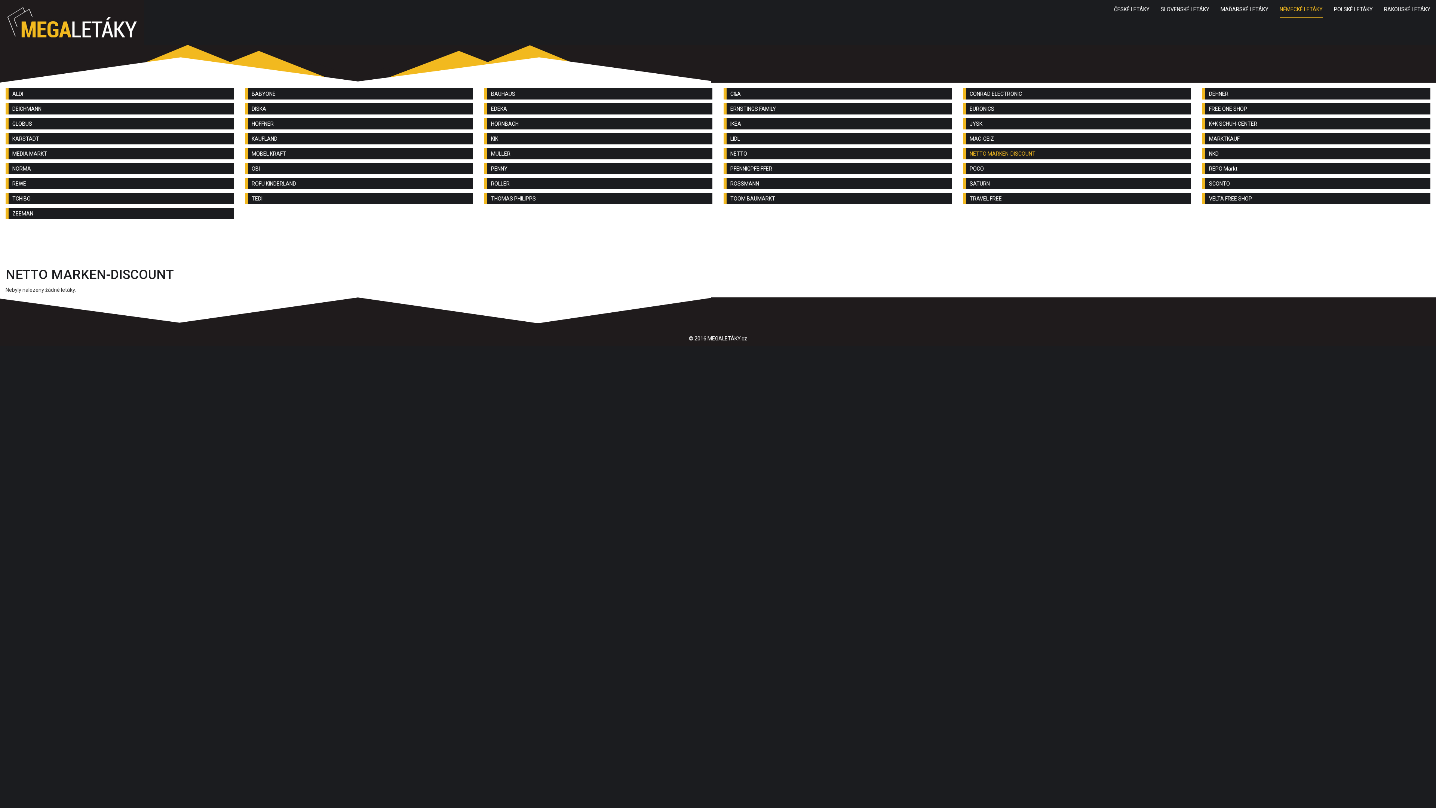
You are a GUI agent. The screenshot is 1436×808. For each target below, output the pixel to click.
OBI (256, 169)
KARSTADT (25, 139)
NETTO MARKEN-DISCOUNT (1002, 154)
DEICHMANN (27, 109)
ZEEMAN (22, 214)
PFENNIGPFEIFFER (751, 169)
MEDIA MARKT (29, 154)
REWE (19, 184)
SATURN (980, 184)
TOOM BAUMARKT (752, 199)
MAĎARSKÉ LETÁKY (1244, 9)
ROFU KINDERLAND (274, 184)
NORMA (21, 169)
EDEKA (499, 109)
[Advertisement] (718, 245)
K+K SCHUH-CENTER (1233, 124)
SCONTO (1219, 184)
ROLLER (500, 184)
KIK (494, 139)
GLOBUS (22, 124)
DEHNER (1218, 94)
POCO (977, 169)
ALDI (17, 94)
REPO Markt (1223, 169)
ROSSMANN (744, 184)
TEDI (257, 199)
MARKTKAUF (1224, 139)
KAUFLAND (264, 139)
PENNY (499, 169)
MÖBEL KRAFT (269, 154)
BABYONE (264, 94)
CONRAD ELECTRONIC (996, 94)
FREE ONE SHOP (1228, 109)
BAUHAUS (503, 94)
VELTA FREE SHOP (1230, 199)
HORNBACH (505, 124)
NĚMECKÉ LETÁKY (1301, 9)
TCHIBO (21, 199)
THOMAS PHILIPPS (513, 199)
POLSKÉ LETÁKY (1353, 9)
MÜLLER (500, 154)
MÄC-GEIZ (982, 139)
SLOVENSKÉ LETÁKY (1185, 9)
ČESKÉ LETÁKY (1132, 9)
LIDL (735, 139)
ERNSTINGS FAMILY (753, 109)
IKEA (735, 124)
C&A (735, 94)
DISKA (259, 109)
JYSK (976, 124)
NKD (1214, 154)
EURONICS (982, 109)
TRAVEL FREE (986, 199)
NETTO (738, 154)
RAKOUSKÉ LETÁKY (1407, 9)
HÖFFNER (263, 124)
